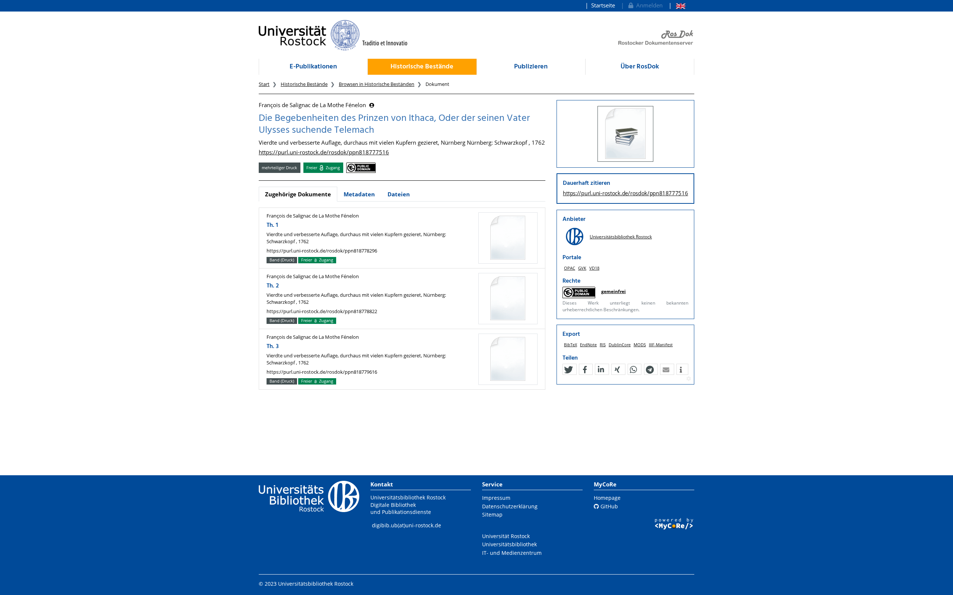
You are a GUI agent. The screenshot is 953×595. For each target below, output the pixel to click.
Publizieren (531, 66)
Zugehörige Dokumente (298, 194)
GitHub (608, 506)
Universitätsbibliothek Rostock (621, 237)
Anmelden (648, 5)
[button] (568, 369)
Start (264, 84)
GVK (582, 268)
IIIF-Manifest (661, 344)
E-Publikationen (313, 66)
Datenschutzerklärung (510, 506)
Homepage (607, 497)
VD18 (594, 268)
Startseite (603, 5)
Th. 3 (273, 346)
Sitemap (492, 514)
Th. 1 (272, 225)
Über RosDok (640, 66)
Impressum (496, 497)
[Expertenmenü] (688, 379)
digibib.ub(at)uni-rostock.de (406, 525)
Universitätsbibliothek (509, 544)
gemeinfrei (613, 291)
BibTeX (570, 344)
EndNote (588, 344)
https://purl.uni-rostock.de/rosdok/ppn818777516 (324, 152)
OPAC (569, 268)
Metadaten (359, 194)
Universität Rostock (506, 536)
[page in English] (677, 5)
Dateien (399, 194)
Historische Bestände (422, 66)
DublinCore (620, 344)
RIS (603, 344)
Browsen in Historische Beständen (376, 84)
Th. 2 (273, 286)
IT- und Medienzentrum (512, 552)
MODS (640, 344)
